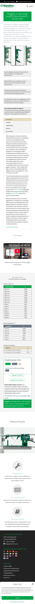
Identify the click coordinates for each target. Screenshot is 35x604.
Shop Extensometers (9, 575)
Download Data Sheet (12, 227)
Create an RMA (8, 566)
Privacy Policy (21, 601)
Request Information (17, 380)
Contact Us (7, 577)
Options (8, 128)
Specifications (9, 125)
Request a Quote (17, 375)
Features (8, 122)
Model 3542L (16, 189)
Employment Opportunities (11, 568)
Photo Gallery (9, 131)
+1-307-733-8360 (10, 1)
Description (9, 119)
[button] (32, 584)
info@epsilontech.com (11, 544)
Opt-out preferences (14, 601)
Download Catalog (17, 519)
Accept (17, 598)
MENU (31, 6)
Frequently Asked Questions (11, 570)
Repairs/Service (17, 473)
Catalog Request (8, 573)
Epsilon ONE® (15, 193)
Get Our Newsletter (17, 497)
